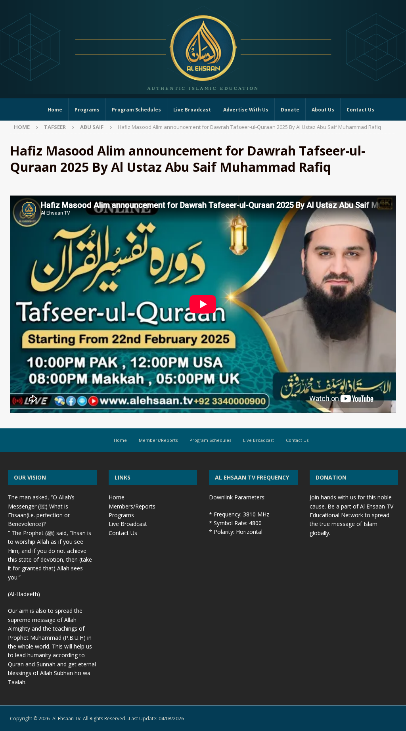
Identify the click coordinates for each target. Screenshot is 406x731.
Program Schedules (136, 109)
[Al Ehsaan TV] (203, 89)
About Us (323, 109)
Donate (290, 109)
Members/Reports (158, 440)
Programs (87, 109)
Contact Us (360, 109)
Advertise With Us (245, 109)
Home (55, 109)
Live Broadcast (192, 109)
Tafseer (55, 126)
